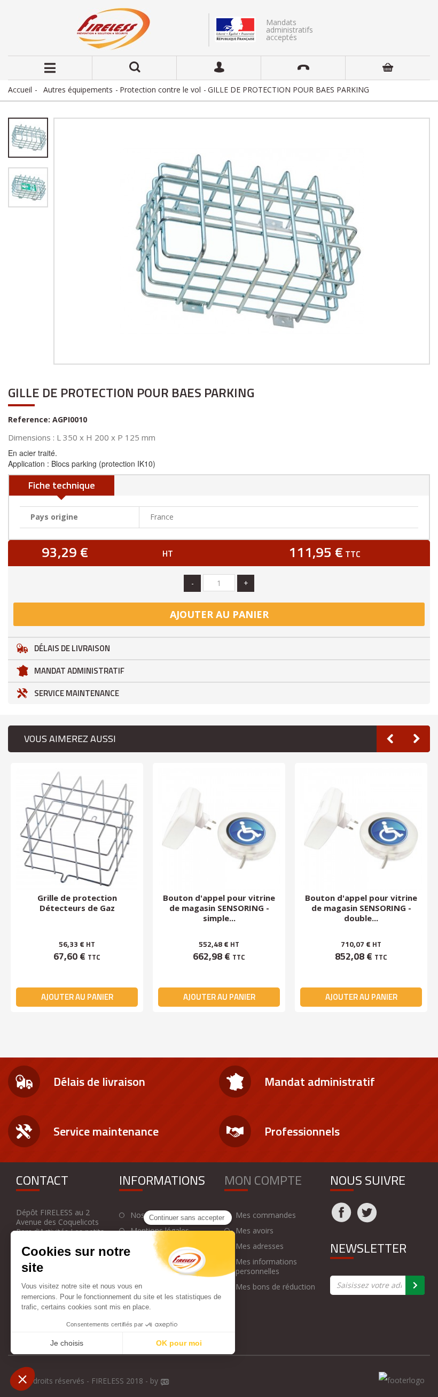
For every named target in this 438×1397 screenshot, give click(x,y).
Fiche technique (61, 485)
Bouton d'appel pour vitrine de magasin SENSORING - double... (361, 907)
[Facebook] (341, 1219)
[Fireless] (113, 29)
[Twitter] (367, 1219)
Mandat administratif (79, 671)
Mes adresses (260, 1246)
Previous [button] (390, 738)
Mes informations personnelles (266, 1266)
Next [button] (416, 738)
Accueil (20, 89)
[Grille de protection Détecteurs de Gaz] (77, 829)
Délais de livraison (72, 648)
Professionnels (302, 1131)
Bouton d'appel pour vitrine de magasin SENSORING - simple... (219, 907)
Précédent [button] (52, 241)
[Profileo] (165, 1382)
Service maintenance (76, 693)
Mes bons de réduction (275, 1287)
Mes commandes (266, 1215)
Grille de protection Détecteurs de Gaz (77, 902)
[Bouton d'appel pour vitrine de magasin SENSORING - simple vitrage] (219, 829)
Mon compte (263, 1180)
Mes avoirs (254, 1231)
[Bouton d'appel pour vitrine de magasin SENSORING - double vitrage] (361, 829)
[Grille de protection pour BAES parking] (28, 138)
